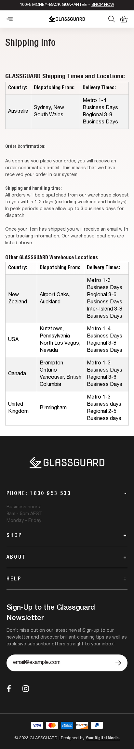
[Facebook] (9, 688)
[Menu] (10, 19)
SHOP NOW (102, 5)
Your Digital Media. (103, 738)
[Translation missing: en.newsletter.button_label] (118, 663)
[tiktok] (40, 688)
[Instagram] (26, 688)
